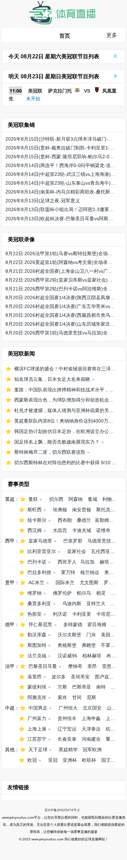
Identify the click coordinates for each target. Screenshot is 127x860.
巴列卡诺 (36, 562)
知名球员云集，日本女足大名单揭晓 (52, 379)
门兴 (91, 634)
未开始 (33, 98)
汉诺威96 (67, 655)
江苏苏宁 (36, 739)
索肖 (62, 697)
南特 (101, 687)
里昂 (92, 666)
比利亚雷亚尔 (41, 551)
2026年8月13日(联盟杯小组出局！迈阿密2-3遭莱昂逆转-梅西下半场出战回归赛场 (61, 209)
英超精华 (68, 749)
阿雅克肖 (36, 697)
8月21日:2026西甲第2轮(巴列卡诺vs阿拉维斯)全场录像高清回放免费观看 (61, 288)
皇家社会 (76, 551)
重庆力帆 (115, 739)
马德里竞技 (99, 541)
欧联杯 (89, 760)
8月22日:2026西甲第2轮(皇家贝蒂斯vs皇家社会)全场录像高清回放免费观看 (61, 280)
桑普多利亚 (39, 603)
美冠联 (35, 91)
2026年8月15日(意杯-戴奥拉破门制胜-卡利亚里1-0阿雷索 (61, 147)
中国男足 (37, 708)
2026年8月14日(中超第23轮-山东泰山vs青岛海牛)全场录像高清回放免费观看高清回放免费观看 (61, 183)
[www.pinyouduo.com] (62, 23)
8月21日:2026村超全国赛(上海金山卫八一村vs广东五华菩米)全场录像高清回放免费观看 (61, 271)
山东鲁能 (116, 708)
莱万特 (68, 572)
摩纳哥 (75, 666)
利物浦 (109, 499)
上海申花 (115, 718)
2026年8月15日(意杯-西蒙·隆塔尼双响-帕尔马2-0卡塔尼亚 (61, 156)
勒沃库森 (36, 634)
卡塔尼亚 (105, 614)
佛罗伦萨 (62, 593)
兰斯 (62, 687)
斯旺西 (34, 509)
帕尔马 (84, 593)
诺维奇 (103, 530)
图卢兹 (102, 676)
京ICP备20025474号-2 (62, 810)
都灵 (101, 593)
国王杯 (108, 760)
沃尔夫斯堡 (69, 634)
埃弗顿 (60, 509)
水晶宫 (60, 530)
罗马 (108, 582)
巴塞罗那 (72, 541)
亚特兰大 (95, 603)
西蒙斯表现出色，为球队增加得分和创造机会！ (64, 400)
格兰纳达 (89, 572)
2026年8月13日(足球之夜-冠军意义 (42, 200)
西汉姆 (34, 530)
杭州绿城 (115, 729)
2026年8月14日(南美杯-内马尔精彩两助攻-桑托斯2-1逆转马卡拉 (61, 191)
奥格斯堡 (67, 645)
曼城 (92, 499)
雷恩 (106, 666)
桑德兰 (84, 520)
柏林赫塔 (91, 655)
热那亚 (34, 614)
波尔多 (58, 676)
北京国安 (92, 708)
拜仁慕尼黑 (40, 624)
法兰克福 (36, 655)
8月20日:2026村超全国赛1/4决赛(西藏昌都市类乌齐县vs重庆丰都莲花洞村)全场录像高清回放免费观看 (61, 315)
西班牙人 (67, 562)
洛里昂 (34, 676)
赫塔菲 (107, 562)
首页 (64, 36)
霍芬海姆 (96, 624)
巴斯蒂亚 (81, 687)
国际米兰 (65, 582)
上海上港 (36, 729)
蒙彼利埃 (36, 687)
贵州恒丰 (67, 718)
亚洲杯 (70, 760)
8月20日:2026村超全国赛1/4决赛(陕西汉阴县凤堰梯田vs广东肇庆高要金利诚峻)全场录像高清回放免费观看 (61, 297)
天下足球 (37, 749)
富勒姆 (102, 520)
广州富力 (36, 718)
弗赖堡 (89, 645)
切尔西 (56, 499)
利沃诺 (60, 614)
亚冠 (53, 760)
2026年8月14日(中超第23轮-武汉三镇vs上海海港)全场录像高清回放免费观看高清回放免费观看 (61, 174)
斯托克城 (105, 509)
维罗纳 (34, 593)
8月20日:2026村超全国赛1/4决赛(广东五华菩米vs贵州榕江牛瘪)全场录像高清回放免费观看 (61, 306)
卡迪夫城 (81, 530)
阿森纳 (75, 499)
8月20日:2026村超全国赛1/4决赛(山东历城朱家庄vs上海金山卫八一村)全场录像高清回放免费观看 (61, 324)
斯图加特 (36, 645)
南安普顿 (81, 509)
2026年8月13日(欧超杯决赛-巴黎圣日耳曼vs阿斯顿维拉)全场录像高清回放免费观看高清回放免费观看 (61, 218)
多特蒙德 (72, 624)
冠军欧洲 (92, 749)
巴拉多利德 (39, 572)
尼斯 (91, 697)
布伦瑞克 (115, 655)
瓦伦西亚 (100, 551)
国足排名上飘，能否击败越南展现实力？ (57, 442)
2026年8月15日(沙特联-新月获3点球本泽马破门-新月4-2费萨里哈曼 (61, 139)
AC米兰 (36, 582)
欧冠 (32, 760)
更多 (111, 35)
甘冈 (77, 697)
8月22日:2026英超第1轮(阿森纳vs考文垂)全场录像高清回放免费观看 (61, 262)
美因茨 (108, 634)
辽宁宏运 (67, 729)
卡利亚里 (81, 614)
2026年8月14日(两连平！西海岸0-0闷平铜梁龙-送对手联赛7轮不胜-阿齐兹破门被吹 (61, 165)
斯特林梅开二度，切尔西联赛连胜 (49, 452)
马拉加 (87, 562)
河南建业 (91, 739)
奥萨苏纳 (113, 572)
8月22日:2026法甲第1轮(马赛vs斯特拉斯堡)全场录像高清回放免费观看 (61, 253)
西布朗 (65, 520)
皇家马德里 (40, 541)
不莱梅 (108, 645)
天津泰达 (91, 729)
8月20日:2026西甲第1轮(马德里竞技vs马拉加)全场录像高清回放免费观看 (61, 332)
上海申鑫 (91, 718)
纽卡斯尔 (36, 520)
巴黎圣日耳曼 (42, 666)
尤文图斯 (89, 582)
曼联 (33, 499)
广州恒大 (68, 708)
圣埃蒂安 (80, 676)
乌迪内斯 (71, 603)
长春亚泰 (67, 739)
